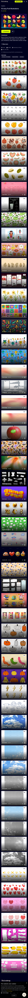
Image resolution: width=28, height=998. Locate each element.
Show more (5, 44)
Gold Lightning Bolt (5, 697)
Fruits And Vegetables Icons (7, 118)
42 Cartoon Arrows (5, 331)
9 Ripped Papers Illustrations (7, 392)
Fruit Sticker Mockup (6, 438)
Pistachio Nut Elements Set (7, 179)
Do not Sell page (9, 991)
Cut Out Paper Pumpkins (6, 681)
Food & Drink (15, 56)
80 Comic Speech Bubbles (7, 529)
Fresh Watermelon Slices (7, 164)
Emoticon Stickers (5, 560)
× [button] (26, 983)
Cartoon (22, 56)
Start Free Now (18, 1)
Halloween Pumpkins (6, 636)
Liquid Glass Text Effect (6, 194)
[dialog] (14, 990)
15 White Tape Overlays (6, 483)
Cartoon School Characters (7, 346)
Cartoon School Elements (7, 316)
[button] (14, 993)
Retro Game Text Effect (6, 499)
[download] (25, 73)
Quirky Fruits (4, 103)
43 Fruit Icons (4, 72)
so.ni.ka (4, 10)
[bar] (26, 1)
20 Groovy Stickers (5, 255)
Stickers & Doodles (6, 56)
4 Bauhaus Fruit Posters (6, 620)
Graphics (3, 5)
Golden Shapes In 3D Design (7, 514)
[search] (24, 1)
